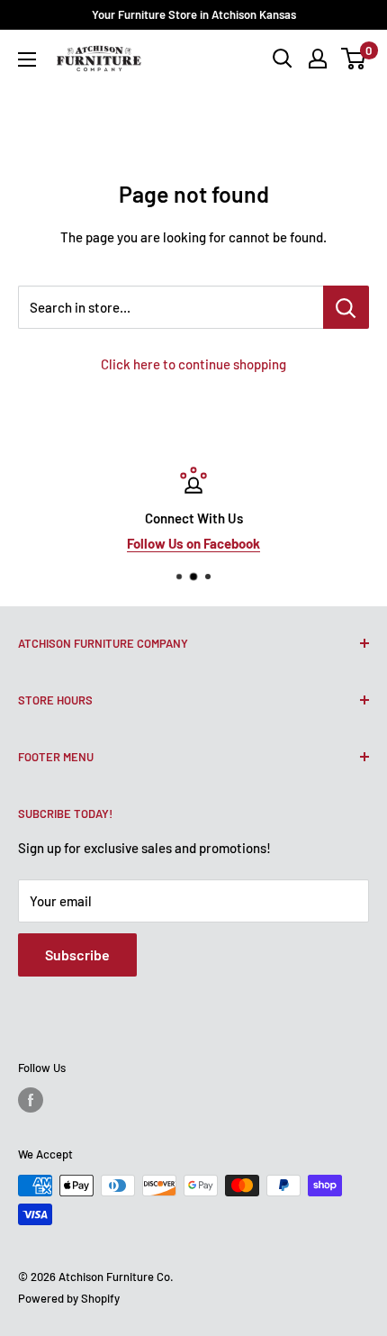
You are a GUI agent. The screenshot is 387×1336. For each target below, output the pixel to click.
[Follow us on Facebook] (30, 1100)
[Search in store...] (346, 307)
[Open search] (282, 58)
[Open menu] (27, 59)
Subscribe (77, 954)
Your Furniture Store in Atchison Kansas (194, 14)
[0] (354, 58)
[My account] (318, 58)
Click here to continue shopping (193, 364)
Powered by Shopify (69, 1298)
